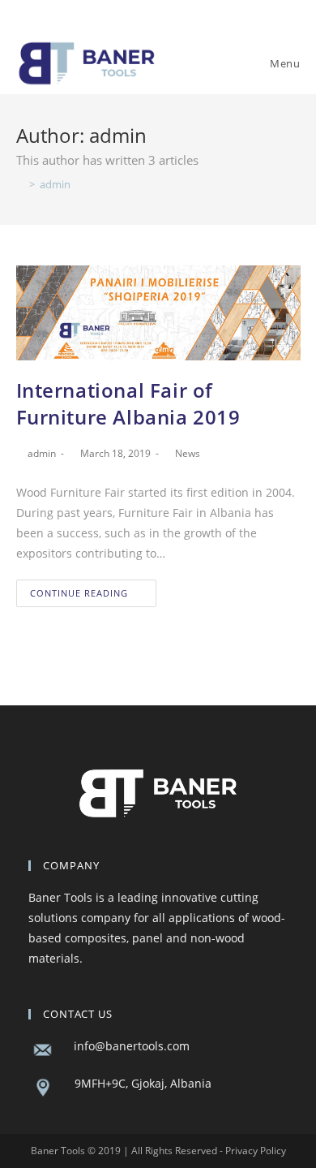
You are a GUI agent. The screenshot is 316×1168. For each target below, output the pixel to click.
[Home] (20, 184)
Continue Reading (79, 593)
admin (42, 453)
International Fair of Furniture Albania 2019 (128, 404)
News (187, 453)
